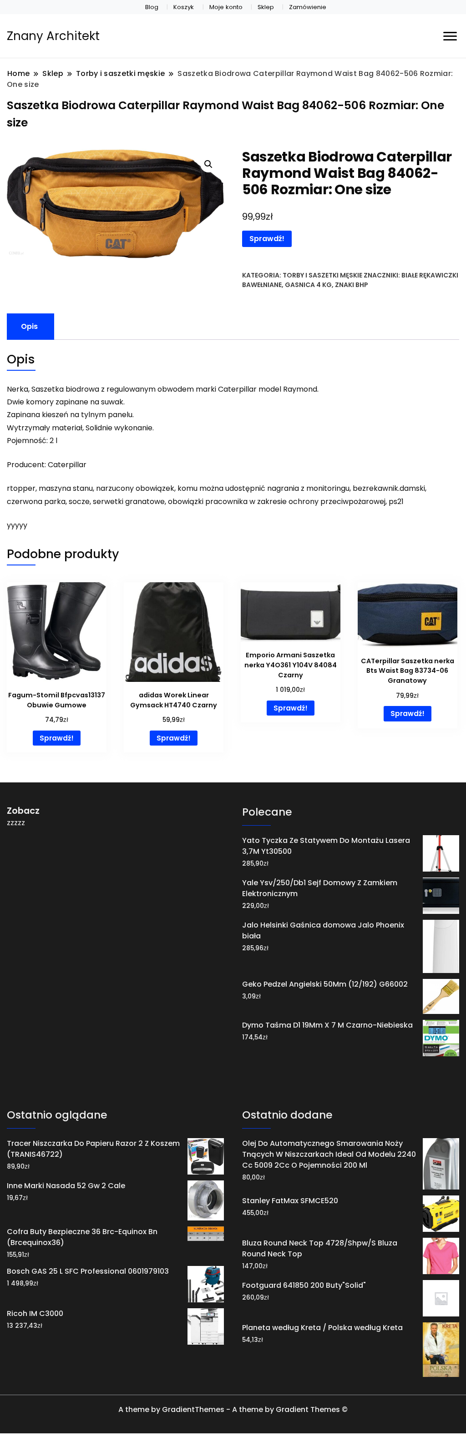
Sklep (266, 7)
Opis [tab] (29, 326)
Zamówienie (307, 7)
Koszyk (183, 7)
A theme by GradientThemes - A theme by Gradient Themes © (233, 1409)
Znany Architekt (53, 36)
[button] (208, 164)
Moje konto (226, 7)
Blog (151, 7)
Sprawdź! (266, 238)
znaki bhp (351, 284)
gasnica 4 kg (308, 284)
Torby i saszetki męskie (322, 275)
